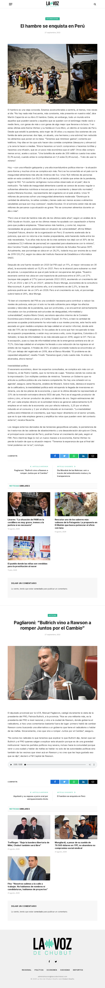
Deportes (78, 970)
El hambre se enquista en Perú (71, 796)
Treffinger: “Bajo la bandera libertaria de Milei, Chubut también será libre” (28, 844)
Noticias (52, 615)
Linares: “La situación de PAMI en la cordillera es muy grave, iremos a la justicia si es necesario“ (26, 522)
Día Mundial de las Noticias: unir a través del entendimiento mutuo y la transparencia (74, 473)
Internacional (52, 19)
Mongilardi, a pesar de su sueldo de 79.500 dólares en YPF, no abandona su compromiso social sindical (75, 845)
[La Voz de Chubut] (52, 4)
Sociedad (65, 970)
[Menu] (10, 4)
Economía (52, 970)
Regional (26, 970)
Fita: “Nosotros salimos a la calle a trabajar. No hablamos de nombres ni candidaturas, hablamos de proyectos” (28, 886)
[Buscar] (94, 4)
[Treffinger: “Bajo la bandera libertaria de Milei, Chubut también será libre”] (29, 827)
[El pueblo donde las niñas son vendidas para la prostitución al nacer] (29, 548)
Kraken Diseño (68, 979)
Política (39, 970)
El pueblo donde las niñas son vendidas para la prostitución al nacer (27, 565)
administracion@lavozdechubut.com (52, 976)
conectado (38, 589)
